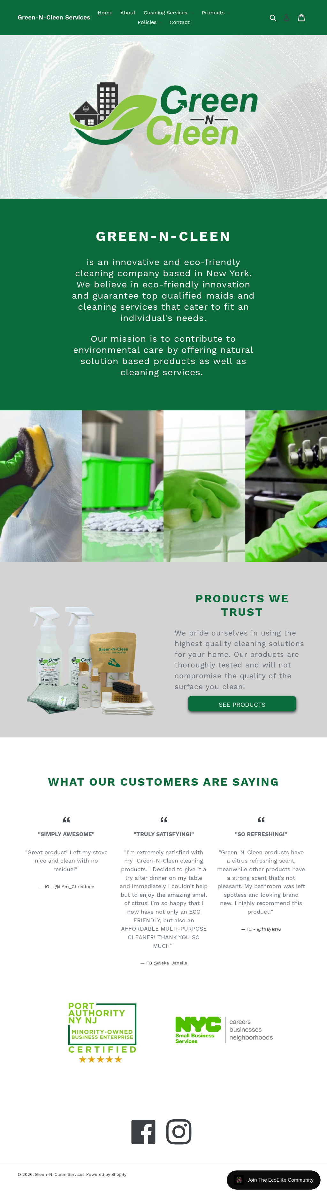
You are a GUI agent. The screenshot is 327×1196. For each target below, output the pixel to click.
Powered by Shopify (106, 1174)
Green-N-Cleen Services (54, 17)
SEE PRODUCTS (242, 704)
